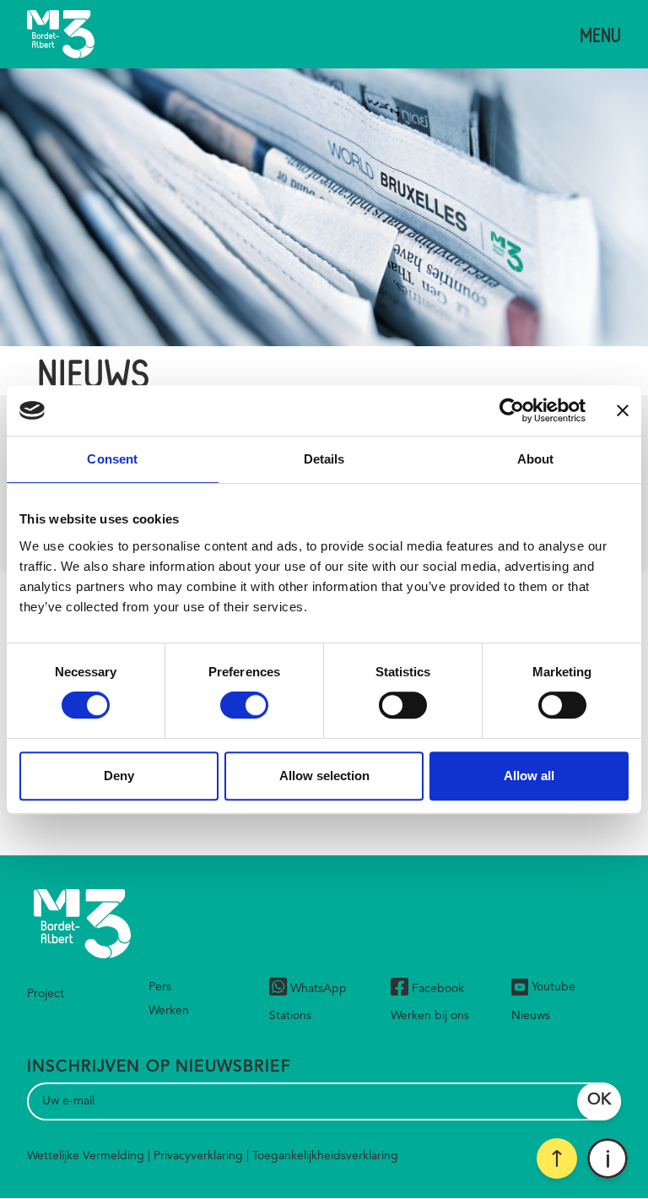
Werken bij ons (430, 1016)
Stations (290, 1016)
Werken (168, 1011)
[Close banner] (623, 410)
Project (45, 994)
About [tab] (535, 459)
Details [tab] (324, 459)
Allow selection (324, 775)
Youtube (553, 987)
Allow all (529, 775)
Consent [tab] (112, 459)
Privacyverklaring (198, 1156)
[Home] (60, 34)
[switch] (244, 705)
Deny (119, 775)
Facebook (438, 989)
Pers (159, 987)
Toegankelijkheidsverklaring (325, 1156)
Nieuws (530, 1016)
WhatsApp (318, 989)
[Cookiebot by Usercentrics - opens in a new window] (512, 410)
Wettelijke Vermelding (85, 1156)
